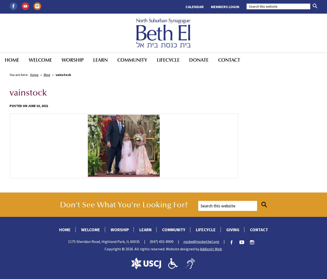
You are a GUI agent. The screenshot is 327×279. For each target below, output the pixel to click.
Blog (47, 75)
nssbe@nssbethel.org (201, 241)
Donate (199, 60)
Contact (229, 60)
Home (12, 60)
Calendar (195, 6)
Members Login (225, 6)
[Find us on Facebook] (13, 5)
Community (132, 60)
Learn (100, 60)
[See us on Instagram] (37, 5)
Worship (73, 60)
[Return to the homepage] (163, 33)
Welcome (40, 60)
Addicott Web (211, 249)
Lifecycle (168, 60)
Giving (232, 229)
